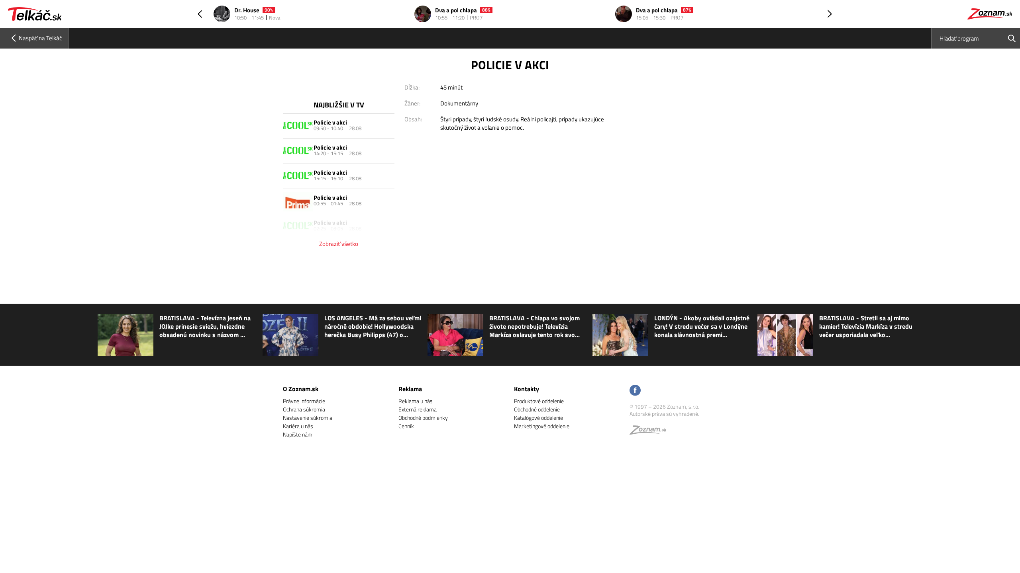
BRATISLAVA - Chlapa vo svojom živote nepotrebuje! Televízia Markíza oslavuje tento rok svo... (534, 326)
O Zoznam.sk (300, 389)
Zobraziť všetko (338, 243)
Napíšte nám (297, 434)
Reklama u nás (415, 401)
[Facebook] (635, 391)
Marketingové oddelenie (541, 426)
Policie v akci (330, 122)
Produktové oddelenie (539, 401)
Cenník (406, 426)
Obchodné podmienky (423, 417)
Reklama (410, 389)
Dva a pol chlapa (456, 10)
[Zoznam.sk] (651, 432)
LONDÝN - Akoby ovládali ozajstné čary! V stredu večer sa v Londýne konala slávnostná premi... (701, 326)
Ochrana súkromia (304, 409)
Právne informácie (304, 401)
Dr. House (246, 10)
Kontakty (526, 389)
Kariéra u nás (298, 426)
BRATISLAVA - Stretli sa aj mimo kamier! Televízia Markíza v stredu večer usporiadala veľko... (865, 326)
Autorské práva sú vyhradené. (664, 413)
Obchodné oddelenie (537, 409)
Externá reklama (417, 409)
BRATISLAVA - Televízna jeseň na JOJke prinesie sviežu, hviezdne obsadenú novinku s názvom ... (205, 326)
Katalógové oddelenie (538, 417)
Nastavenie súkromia (307, 417)
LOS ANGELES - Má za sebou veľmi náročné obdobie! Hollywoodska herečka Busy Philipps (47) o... (372, 326)
